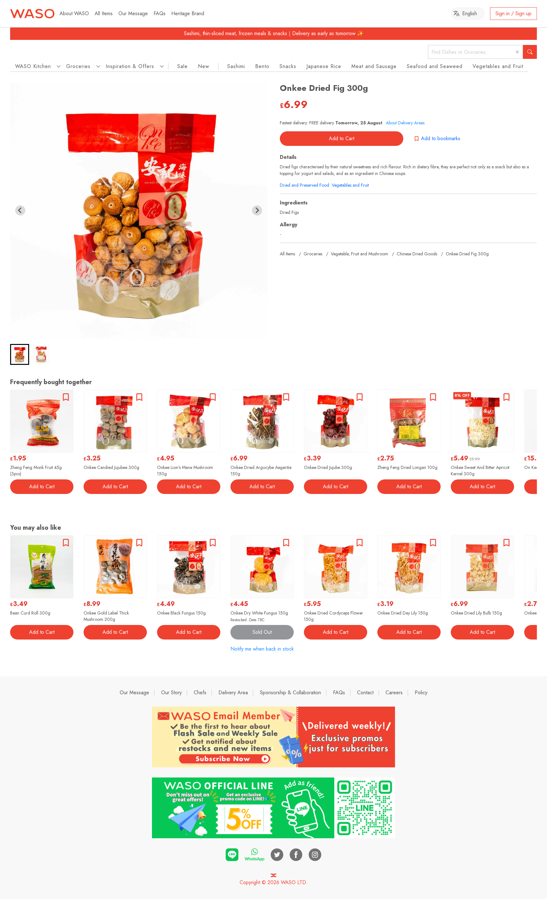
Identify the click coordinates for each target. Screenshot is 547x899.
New (203, 66)
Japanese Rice (323, 66)
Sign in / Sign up (513, 13)
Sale (182, 66)
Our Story (171, 692)
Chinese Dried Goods (417, 254)
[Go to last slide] (20, 210)
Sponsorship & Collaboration (290, 692)
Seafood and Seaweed (434, 66)
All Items (104, 13)
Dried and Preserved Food (304, 185)
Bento (262, 66)
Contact (365, 692)
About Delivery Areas (405, 123)
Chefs (200, 692)
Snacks (288, 66)
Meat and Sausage (374, 66)
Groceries (313, 254)
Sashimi (236, 66)
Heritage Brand (187, 13)
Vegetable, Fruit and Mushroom (359, 254)
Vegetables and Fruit (498, 66)
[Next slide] (257, 210)
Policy (421, 692)
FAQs (160, 13)
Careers (394, 692)
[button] (19, 354)
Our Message (133, 13)
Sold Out (262, 632)
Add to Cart (341, 138)
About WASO (74, 13)
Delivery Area (233, 692)
